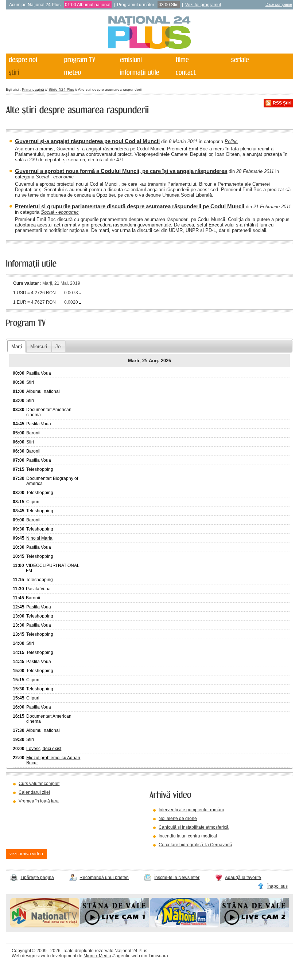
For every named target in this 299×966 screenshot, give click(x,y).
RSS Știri (282, 103)
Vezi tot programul (203, 4)
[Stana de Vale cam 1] (114, 925)
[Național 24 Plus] (149, 33)
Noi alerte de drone (178, 818)
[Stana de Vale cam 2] (254, 925)
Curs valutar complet (39, 783)
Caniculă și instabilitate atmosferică (194, 827)
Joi (58, 346)
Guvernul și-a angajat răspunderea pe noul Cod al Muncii (87, 141)
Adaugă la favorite (243, 877)
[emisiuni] (144, 60)
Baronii (33, 432)
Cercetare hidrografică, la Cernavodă (195, 844)
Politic (231, 141)
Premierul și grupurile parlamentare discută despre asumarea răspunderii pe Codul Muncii (129, 206)
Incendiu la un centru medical (188, 836)
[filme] (200, 60)
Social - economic (55, 177)
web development (58, 955)
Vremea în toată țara (39, 801)
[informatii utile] (144, 72)
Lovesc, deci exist (43, 748)
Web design (23, 955)
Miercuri (38, 346)
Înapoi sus (277, 886)
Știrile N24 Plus (61, 89)
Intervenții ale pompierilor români (191, 809)
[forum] (89, 72)
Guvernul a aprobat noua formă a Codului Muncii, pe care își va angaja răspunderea (121, 171)
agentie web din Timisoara (142, 955)
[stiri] (33, 72)
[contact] (200, 72)
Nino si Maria (39, 538)
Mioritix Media (97, 955)
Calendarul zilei (34, 792)
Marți (16, 346)
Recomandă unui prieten (104, 877)
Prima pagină (33, 89)
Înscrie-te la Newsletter (176, 877)
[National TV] (44, 925)
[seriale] (256, 60)
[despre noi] (33, 60)
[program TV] (89, 60)
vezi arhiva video (26, 853)
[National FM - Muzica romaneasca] (184, 925)
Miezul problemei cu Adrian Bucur (53, 760)
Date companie (278, 4)
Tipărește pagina (37, 877)
